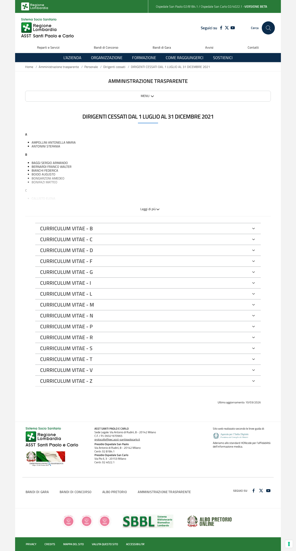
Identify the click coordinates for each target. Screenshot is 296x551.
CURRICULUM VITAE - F (66, 261)
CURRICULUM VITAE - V (66, 370)
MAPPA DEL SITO (73, 544)
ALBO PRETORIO (114, 492)
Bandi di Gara (162, 47)
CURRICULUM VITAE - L (66, 294)
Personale (91, 66)
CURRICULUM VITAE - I (65, 283)
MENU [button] (145, 95)
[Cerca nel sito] (268, 27)
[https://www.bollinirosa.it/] (86, 520)
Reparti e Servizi (48, 47)
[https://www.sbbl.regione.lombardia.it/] (148, 520)
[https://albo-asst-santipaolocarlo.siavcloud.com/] (209, 520)
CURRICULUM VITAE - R (66, 337)
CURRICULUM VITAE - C (66, 239)
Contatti (253, 47)
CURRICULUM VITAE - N (66, 315)
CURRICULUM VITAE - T (66, 359)
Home (29, 66)
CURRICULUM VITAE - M (67, 305)
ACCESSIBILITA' (135, 544)
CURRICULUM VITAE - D (66, 250)
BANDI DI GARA (37, 492)
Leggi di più (148, 209)
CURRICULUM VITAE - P (66, 326)
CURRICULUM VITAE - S (66, 348)
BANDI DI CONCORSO (75, 492)
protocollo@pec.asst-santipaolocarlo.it (117, 439)
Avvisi (209, 47)
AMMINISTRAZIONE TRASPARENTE (164, 492)
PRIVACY (31, 544)
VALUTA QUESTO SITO (105, 544)
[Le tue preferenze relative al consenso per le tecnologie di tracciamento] (289, 544)
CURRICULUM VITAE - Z (66, 381)
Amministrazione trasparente (59, 66)
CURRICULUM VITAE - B (66, 228)
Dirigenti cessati (114, 66)
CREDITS (50, 544)
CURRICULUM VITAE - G (66, 272)
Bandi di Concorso (106, 47)
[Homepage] (47, 28)
